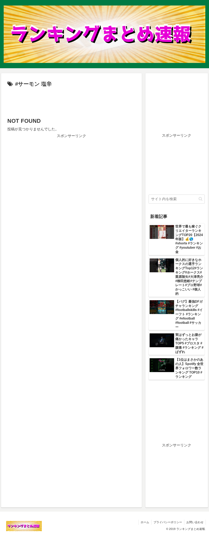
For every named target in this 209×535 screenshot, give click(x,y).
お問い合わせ (194, 522)
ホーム (145, 522)
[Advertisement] (71, 101)
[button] (200, 199)
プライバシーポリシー (167, 522)
